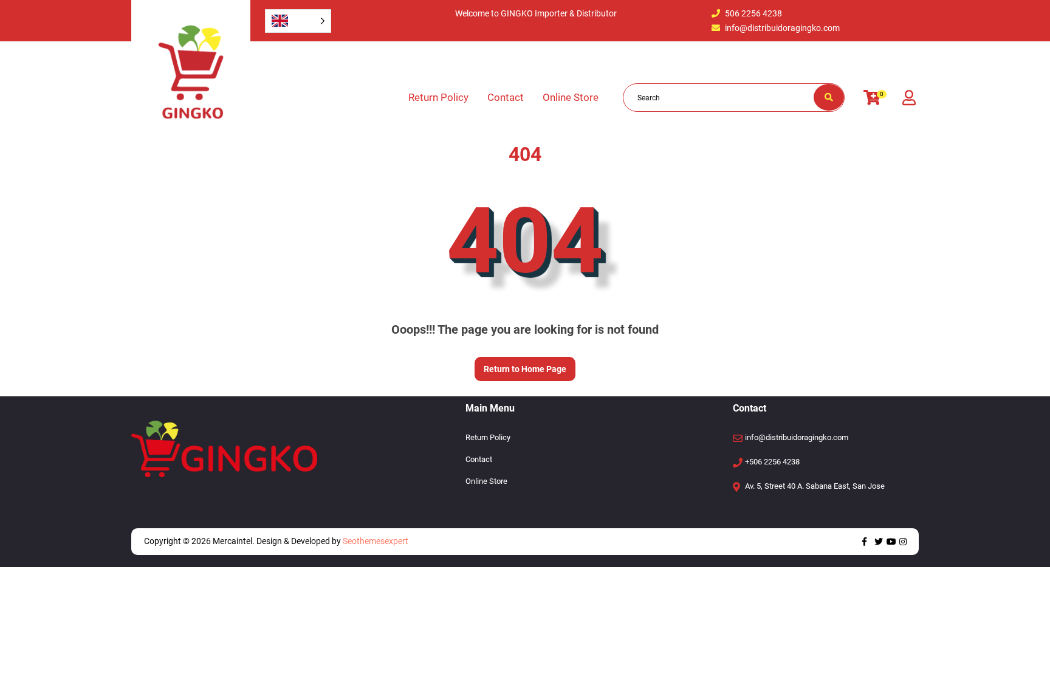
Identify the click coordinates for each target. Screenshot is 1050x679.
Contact (505, 97)
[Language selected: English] (298, 21)
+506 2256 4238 (772, 461)
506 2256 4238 (753, 13)
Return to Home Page (520, 365)
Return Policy (438, 97)
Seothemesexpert (374, 541)
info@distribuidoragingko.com (782, 28)
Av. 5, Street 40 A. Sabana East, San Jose (815, 486)
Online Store (571, 97)
